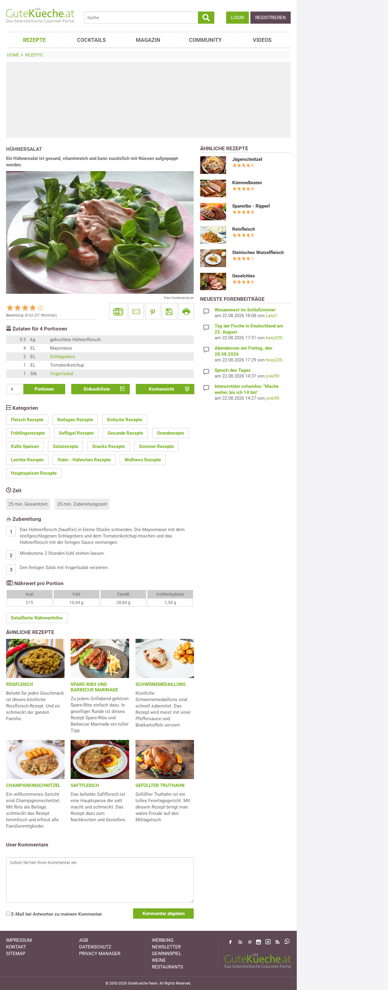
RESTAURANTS (167, 967)
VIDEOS (262, 40)
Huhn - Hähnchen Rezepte (84, 460)
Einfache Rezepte (124, 419)
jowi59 (272, 376)
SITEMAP (15, 953)
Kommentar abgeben (163, 913)
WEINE (159, 960)
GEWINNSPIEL (166, 953)
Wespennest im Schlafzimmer (245, 310)
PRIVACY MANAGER (99, 953)
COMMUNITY (205, 40)
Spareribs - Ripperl (251, 206)
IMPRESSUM (19, 940)
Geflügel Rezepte (76, 433)
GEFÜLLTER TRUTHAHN (160, 785)
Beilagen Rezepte (75, 419)
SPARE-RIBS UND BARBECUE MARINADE (94, 687)
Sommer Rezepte (156, 446)
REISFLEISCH (19, 684)
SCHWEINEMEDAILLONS (160, 684)
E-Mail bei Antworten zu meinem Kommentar (56, 914)
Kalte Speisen (25, 446)
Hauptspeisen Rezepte (34, 473)
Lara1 (271, 315)
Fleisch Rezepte (27, 419)
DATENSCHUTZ (95, 947)
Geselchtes (243, 276)
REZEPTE (34, 40)
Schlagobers (62, 356)
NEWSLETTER (166, 947)
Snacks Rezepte (108, 446)
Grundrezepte (170, 433)
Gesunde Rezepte (125, 433)
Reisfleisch (243, 229)
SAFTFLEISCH (85, 785)
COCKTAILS (91, 40)
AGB (83, 940)
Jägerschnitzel (247, 159)
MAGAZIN (148, 40)
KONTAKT (16, 947)
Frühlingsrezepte (28, 433)
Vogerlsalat (61, 373)
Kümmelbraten (247, 182)
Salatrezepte (65, 446)
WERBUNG (162, 940)
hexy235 (274, 338)
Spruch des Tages (233, 370)
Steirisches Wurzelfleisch (258, 252)
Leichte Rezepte (27, 460)
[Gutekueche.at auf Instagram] (258, 942)
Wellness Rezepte (143, 460)
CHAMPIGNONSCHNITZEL (33, 785)
